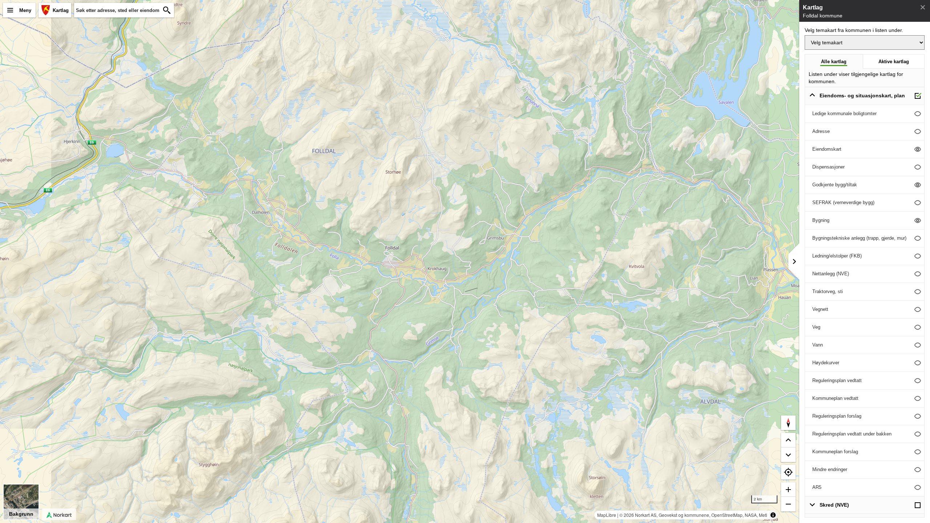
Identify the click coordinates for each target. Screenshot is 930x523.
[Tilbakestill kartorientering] (788, 422)
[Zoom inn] (788, 489)
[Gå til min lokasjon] (788, 472)
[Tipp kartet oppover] (788, 454)
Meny (25, 10)
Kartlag (61, 10)
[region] (399, 261)
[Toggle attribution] (773, 515)
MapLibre (606, 515)
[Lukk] (922, 7)
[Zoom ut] (788, 504)
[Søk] (166, 10)
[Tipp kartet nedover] (788, 440)
